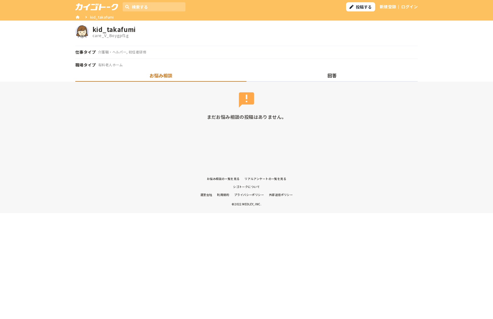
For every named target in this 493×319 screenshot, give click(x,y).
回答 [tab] (332, 75)
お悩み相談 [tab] (160, 75)
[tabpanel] (246, 110)
